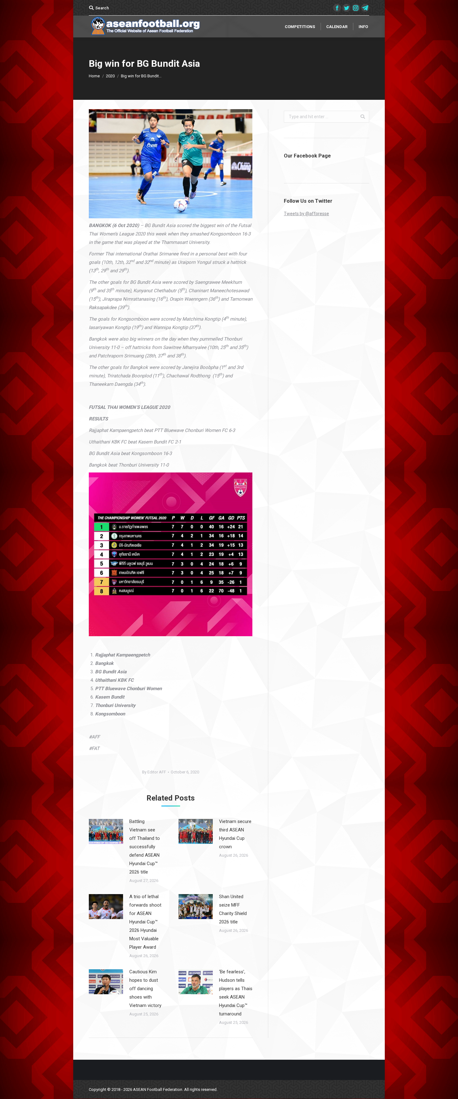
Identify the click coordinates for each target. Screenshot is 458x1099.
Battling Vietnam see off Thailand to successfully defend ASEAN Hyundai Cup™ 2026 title (144, 847)
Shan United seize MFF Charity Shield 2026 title (233, 909)
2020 (110, 76)
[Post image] (106, 831)
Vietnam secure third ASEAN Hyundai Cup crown (235, 834)
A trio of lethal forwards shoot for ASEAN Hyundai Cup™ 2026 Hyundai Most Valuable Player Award (145, 922)
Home (94, 76)
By (154, 772)
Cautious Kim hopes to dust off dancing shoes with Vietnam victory (145, 988)
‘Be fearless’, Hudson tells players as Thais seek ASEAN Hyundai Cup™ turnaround (235, 993)
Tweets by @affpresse (306, 213)
